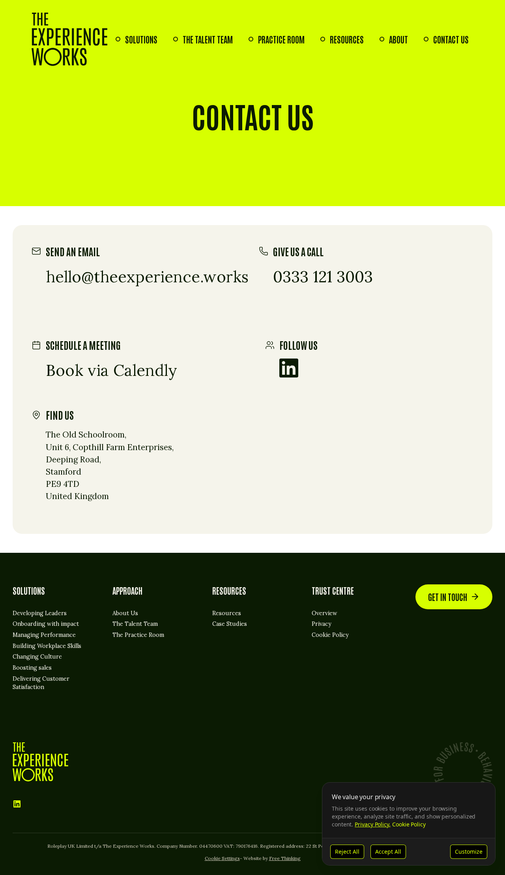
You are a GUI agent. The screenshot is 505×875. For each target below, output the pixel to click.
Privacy (321, 623)
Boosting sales (32, 667)
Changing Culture (37, 656)
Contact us (451, 39)
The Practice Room (138, 634)
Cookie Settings (222, 858)
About (398, 39)
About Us (125, 613)
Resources (347, 39)
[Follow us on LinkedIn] (288, 368)
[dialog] (409, 824)
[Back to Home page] (40, 761)
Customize (469, 851)
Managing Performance (44, 634)
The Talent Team (208, 39)
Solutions (141, 39)
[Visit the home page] (69, 39)
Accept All (388, 851)
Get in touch (447, 596)
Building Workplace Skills (47, 646)
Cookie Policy (330, 634)
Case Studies (229, 623)
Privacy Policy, (373, 824)
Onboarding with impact (46, 623)
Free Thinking (285, 858)
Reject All (347, 851)
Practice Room (281, 39)
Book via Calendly (111, 370)
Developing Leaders (40, 613)
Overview (324, 613)
